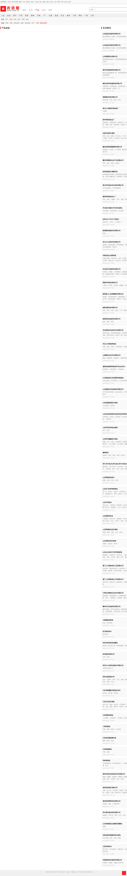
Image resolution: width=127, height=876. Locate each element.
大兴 (55, 2)
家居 (27, 15)
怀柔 (58, 2)
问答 (50, 10)
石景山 (28, 2)
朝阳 (20, 2)
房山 (40, 2)
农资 (11, 19)
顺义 (48, 2)
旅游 (56, 15)
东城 (13, 2)
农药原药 (17, 23)
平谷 (62, 2)
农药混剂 (28, 23)
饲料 (6, 23)
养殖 (23, 19)
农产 (6, 19)
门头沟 (37, 2)
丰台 (23, 2)
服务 (68, 15)
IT (45, 15)
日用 (38, 15)
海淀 (32, 2)
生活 (62, 15)
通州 (44, 2)
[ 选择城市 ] (3, 2)
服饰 (33, 15)
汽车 (21, 15)
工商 (74, 15)
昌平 (51, 2)
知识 (44, 10)
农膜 (22, 23)
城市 (24, 10)
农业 (9, 15)
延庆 (69, 2)
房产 (15, 15)
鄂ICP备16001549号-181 (53, 872)
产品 (37, 10)
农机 (15, 19)
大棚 (37, 23)
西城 (16, 2)
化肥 (11, 23)
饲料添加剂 (43, 23)
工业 (3, 15)
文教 (50, 15)
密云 (65, 2)
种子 (33, 23)
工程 (92, 15)
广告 (86, 15)
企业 (31, 10)
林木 (19, 19)
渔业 (27, 19)
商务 (80, 15)
